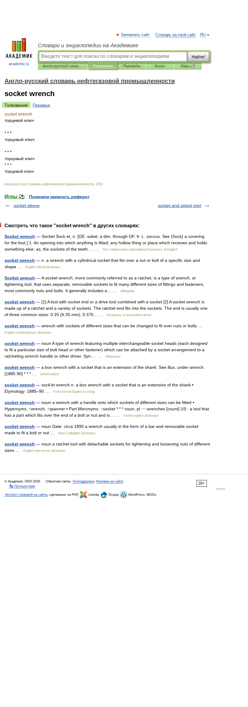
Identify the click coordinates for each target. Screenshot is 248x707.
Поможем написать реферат (59, 196)
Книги (160, 66)
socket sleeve (27, 205)
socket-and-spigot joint (179, 205)
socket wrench (20, 260)
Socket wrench (20, 236)
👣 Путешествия (22, 486)
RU (203, 35)
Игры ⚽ (188, 66)
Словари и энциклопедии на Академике (88, 45)
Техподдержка (83, 481)
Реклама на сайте (109, 481)
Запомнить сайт (135, 35)
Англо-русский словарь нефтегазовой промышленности (62, 66)
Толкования (103, 66)
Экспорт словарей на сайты (26, 494)
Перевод (41, 105)
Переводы (132, 66)
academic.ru (19, 64)
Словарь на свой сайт (175, 35)
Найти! (198, 56)
